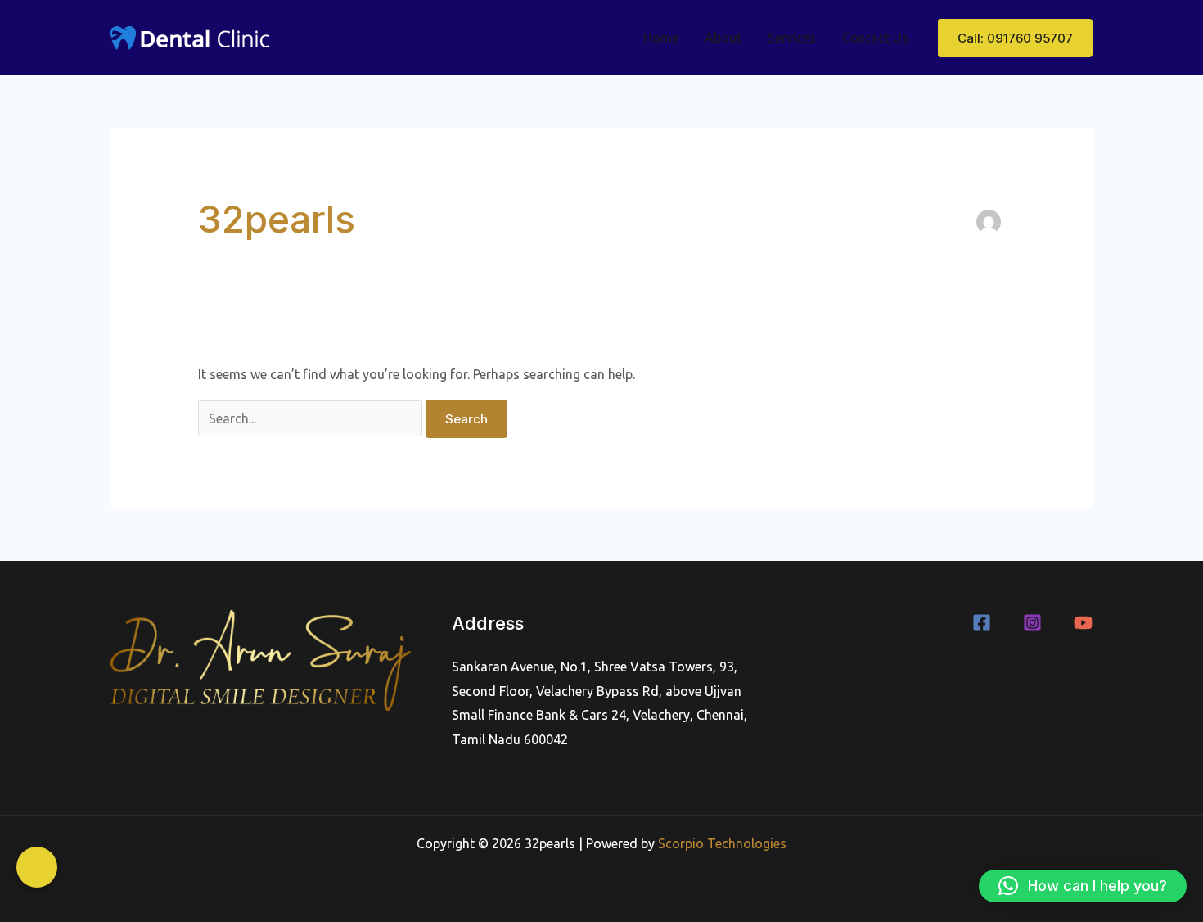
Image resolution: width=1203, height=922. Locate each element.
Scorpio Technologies (722, 843)
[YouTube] (1083, 622)
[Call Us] (36, 867)
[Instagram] (1032, 622)
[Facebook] (981, 622)
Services (792, 37)
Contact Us (875, 37)
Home (660, 37)
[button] (1015, 38)
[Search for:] (312, 418)
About (723, 37)
